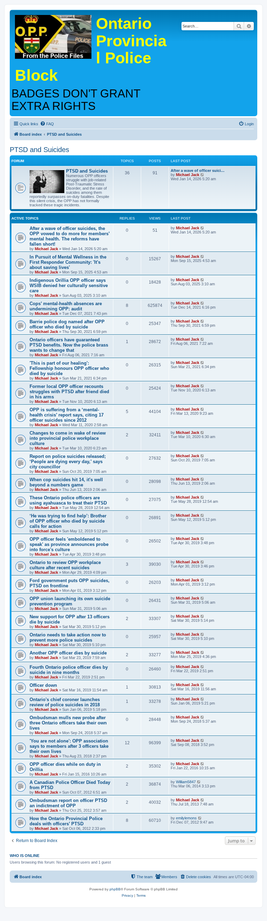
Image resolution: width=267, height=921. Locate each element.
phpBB (115, 889)
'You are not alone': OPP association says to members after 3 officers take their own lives (69, 746)
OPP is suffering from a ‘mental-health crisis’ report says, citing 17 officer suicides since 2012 (67, 415)
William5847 (186, 782)
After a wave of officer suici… (198, 170)
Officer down (43, 685)
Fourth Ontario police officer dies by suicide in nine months (69, 670)
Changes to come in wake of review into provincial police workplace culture (68, 438)
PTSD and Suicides (39, 149)
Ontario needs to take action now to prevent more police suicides (68, 637)
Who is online (24, 855)
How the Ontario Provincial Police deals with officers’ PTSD (66, 821)
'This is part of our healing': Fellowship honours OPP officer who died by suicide (69, 368)
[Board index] (53, 35)
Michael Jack (187, 175)
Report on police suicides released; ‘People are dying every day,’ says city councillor (68, 461)
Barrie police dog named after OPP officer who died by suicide (67, 324)
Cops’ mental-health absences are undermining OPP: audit (66, 306)
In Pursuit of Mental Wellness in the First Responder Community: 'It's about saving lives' (68, 262)
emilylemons (186, 818)
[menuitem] (47, 124)
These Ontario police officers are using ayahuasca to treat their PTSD (68, 500)
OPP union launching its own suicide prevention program (70, 601)
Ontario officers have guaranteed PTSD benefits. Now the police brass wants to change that (69, 345)
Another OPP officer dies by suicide (68, 653)
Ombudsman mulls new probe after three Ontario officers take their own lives (68, 723)
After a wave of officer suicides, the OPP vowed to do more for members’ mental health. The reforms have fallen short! (70, 236)
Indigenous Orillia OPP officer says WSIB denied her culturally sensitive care (69, 285)
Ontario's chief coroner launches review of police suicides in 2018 (65, 702)
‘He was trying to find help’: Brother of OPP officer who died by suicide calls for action (68, 521)
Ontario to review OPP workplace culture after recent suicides (65, 565)
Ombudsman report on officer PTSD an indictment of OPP (68, 803)
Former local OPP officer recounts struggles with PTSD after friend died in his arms (69, 391)
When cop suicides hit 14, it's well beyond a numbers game (66, 482)
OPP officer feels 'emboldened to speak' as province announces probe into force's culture (69, 544)
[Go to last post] (202, 228)
